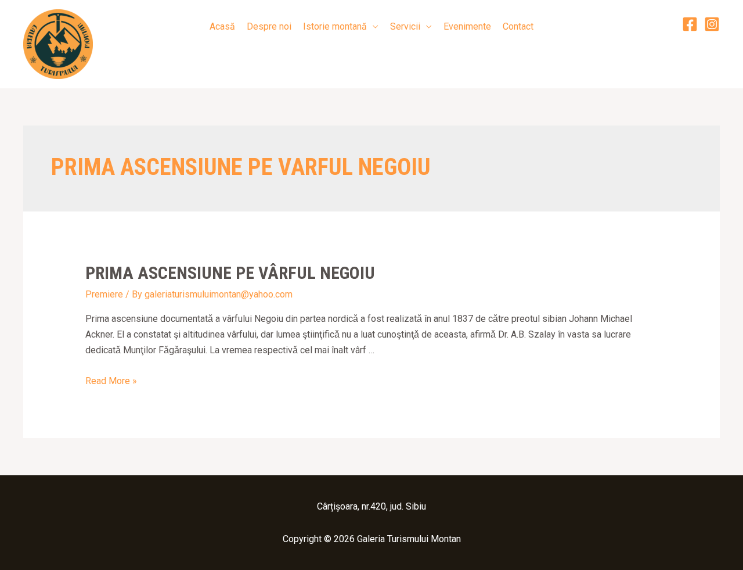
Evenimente (467, 26)
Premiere (104, 294)
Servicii (405, 26)
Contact (518, 26)
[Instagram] (712, 24)
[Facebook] (690, 24)
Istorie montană (335, 26)
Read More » (111, 380)
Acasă (222, 26)
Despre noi (269, 26)
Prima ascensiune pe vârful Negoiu (230, 273)
